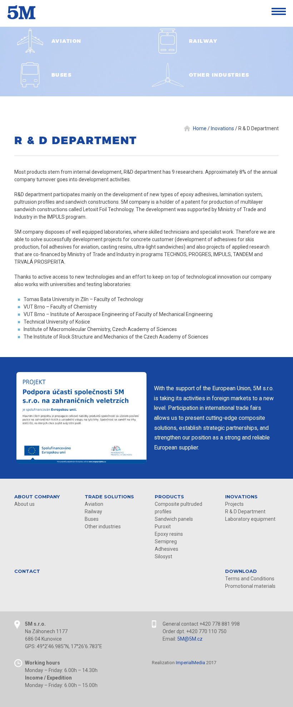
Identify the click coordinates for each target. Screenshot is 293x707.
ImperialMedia (190, 662)
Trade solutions (109, 496)
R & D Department (245, 511)
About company (37, 496)
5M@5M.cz (190, 639)
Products (169, 496)
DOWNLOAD (241, 571)
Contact (27, 571)
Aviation (94, 504)
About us (24, 504)
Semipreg (166, 541)
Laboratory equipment (250, 519)
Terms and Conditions (249, 578)
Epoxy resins (169, 534)
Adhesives (166, 549)
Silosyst (163, 556)
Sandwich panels (174, 519)
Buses (92, 519)
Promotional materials (250, 586)
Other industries (103, 526)
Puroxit (163, 526)
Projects (234, 504)
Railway (93, 511)
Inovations (241, 496)
